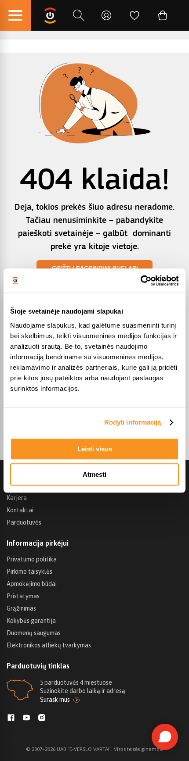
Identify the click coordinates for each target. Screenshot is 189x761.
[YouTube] (26, 718)
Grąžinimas (21, 608)
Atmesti (94, 474)
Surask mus (55, 699)
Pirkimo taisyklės (29, 571)
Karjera (17, 497)
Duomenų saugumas (34, 632)
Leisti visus (94, 449)
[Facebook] (11, 718)
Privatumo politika (32, 559)
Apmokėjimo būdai (32, 583)
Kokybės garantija (31, 620)
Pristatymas (23, 596)
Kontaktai (20, 510)
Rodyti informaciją (132, 422)
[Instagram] (41, 718)
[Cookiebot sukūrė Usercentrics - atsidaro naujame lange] (140, 280)
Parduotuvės (24, 522)
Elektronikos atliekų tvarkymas (49, 645)
